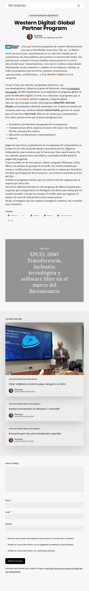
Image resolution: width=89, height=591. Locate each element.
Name (8, 500)
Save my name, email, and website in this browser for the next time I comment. (41, 538)
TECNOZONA (17, 5)
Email (8, 512)
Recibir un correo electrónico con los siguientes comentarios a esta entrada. (41, 545)
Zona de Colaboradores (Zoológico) (24, 404)
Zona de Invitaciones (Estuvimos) (44, 15)
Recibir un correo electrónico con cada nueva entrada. (31, 551)
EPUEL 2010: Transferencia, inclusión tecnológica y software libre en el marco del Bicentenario (44, 270)
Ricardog (38, 35)
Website (8, 524)
